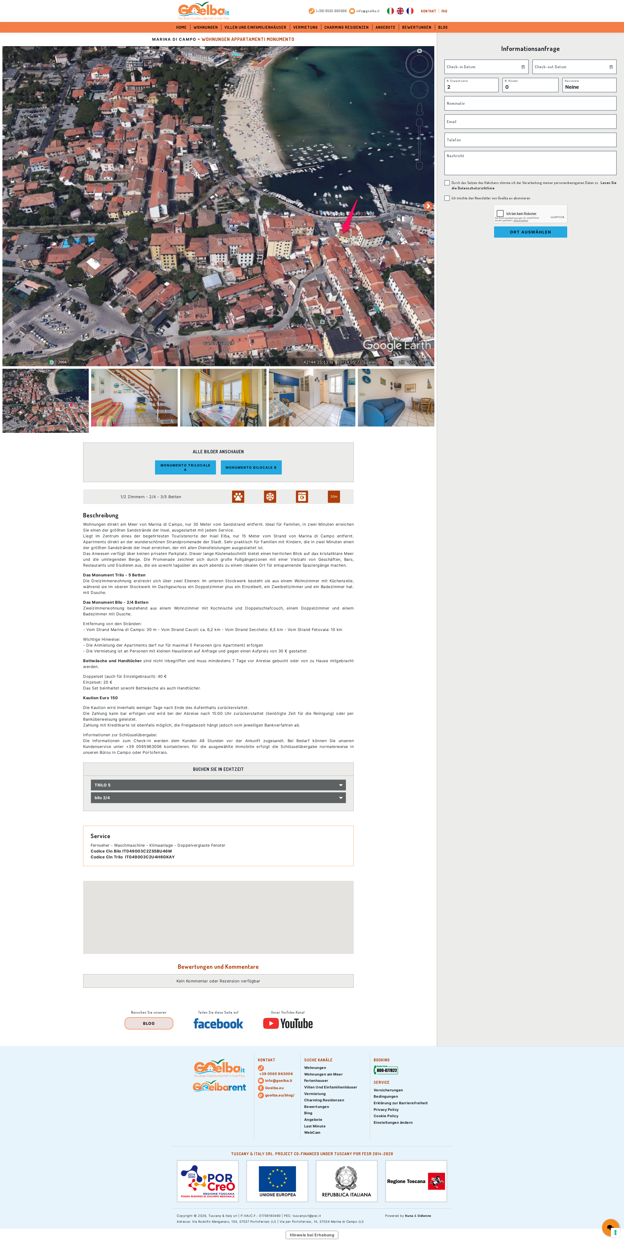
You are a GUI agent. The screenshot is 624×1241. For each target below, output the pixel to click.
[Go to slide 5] (401, 397)
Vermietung (305, 27)
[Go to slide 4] (312, 397)
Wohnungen (206, 27)
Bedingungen (386, 1096)
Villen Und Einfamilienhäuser (255, 27)
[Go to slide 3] (223, 397)
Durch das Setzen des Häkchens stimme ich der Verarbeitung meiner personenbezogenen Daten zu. (534, 185)
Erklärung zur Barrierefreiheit (401, 1103)
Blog (443, 27)
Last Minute (315, 1126)
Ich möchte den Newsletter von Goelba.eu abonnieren (491, 198)
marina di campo (174, 39)
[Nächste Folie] (428, 206)
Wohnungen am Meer (323, 1074)
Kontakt (428, 11)
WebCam (312, 1132)
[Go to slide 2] (134, 397)
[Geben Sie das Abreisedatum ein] (611, 67)
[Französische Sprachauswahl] (410, 11)
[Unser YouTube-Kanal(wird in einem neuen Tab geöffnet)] (288, 1023)
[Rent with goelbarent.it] (219, 1086)
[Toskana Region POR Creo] (208, 1180)
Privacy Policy (386, 1109)
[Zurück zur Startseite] (204, 11)
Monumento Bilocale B (251, 467)
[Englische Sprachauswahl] (400, 11)
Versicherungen (388, 1090)
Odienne (424, 1216)
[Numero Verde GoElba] (386, 1071)
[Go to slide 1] (45, 401)
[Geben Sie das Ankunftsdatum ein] (523, 67)
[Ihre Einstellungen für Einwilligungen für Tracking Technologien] (615, 1232)
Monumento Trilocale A (186, 467)
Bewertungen (416, 27)
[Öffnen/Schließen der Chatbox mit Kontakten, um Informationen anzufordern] (610, 1227)
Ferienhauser (316, 1080)
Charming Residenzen (346, 27)
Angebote (386, 27)
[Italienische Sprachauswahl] (390, 11)
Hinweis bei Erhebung (312, 1234)
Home (181, 27)
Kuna (409, 1216)
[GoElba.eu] (219, 1068)
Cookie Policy (386, 1116)
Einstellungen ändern (393, 1122)
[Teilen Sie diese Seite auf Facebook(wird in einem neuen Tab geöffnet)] (218, 1023)
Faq (444, 11)
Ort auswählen (530, 232)
